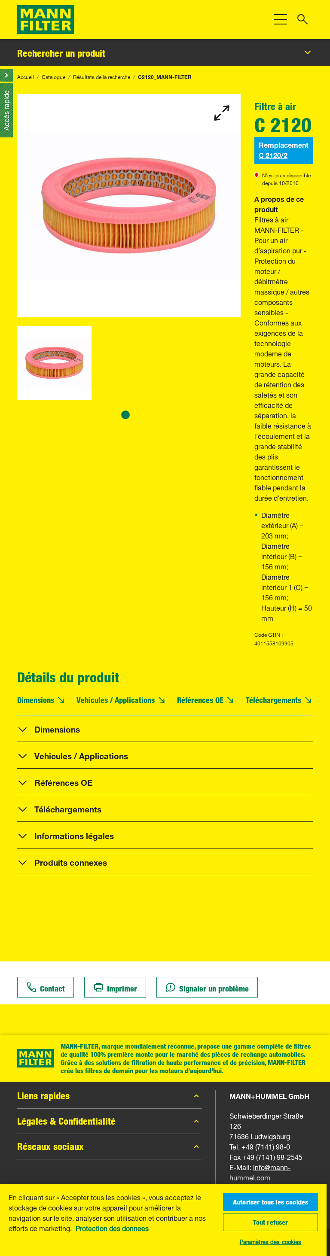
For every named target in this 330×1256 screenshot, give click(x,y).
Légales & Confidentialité (66, 1121)
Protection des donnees (112, 1227)
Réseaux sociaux (50, 1146)
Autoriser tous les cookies (270, 1202)
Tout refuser (270, 1222)
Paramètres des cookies (271, 1241)
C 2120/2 (273, 154)
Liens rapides (43, 1095)
